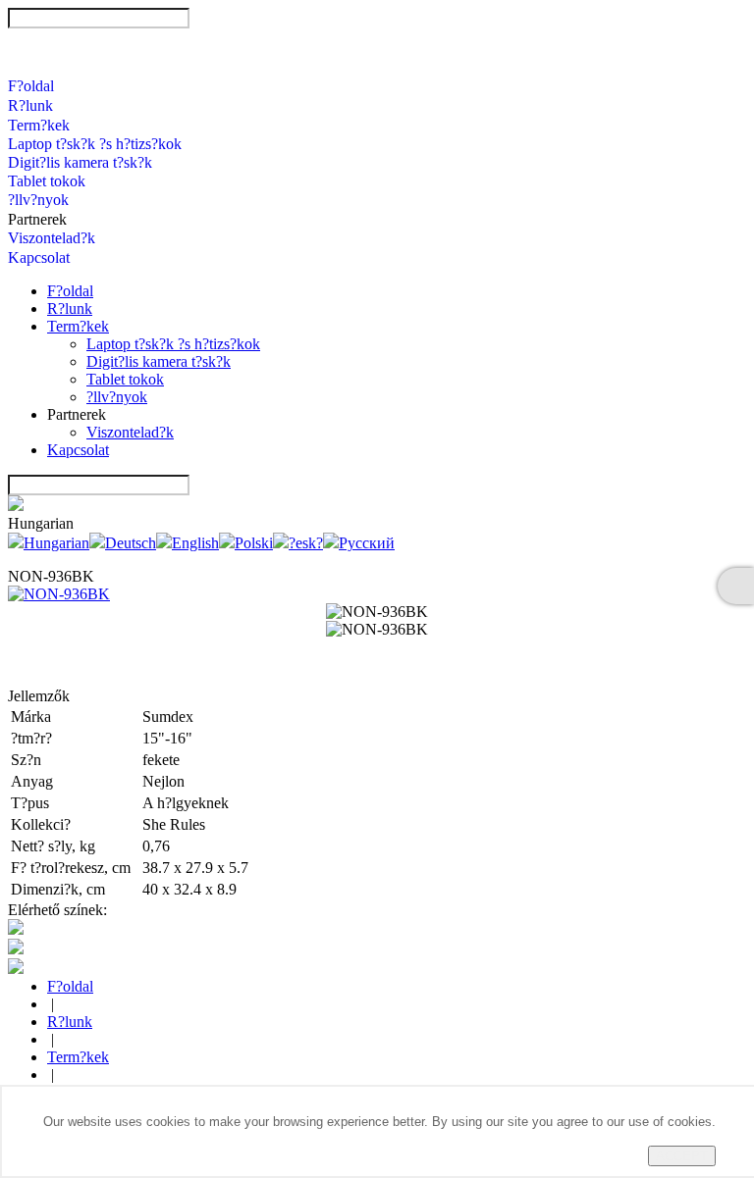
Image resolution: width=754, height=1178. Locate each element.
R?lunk (30, 105)
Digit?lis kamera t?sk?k (80, 162)
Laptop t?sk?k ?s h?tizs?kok (95, 143)
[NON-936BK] (59, 594)
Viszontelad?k (51, 238)
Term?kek (39, 125)
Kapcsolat (39, 257)
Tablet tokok (46, 181)
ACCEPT (682, 1156)
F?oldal (31, 85)
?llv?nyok (38, 199)
